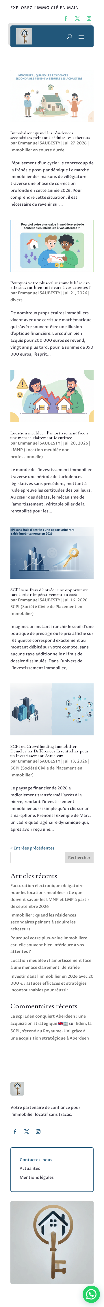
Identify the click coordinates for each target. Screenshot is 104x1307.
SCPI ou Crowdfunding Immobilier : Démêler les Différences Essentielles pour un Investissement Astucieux (49, 750)
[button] (91, 1294)
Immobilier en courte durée (37, 150)
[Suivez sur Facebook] (15, 1131)
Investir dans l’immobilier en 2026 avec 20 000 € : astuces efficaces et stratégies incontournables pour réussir (52, 983)
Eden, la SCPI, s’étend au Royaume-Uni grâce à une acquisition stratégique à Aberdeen (51, 1031)
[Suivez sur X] (26, 1131)
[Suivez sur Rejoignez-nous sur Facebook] (65, 18)
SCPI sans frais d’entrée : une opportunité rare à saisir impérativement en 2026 (49, 592)
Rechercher (79, 857)
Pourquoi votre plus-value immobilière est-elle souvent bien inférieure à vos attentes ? (50, 285)
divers (16, 300)
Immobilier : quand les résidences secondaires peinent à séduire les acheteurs (50, 135)
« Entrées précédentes (32, 848)
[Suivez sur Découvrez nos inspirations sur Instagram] (89, 18)
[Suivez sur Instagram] (38, 1131)
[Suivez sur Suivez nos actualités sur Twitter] (77, 18)
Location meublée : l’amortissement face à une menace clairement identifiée (49, 435)
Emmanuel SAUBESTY (39, 143)
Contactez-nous (36, 1160)
